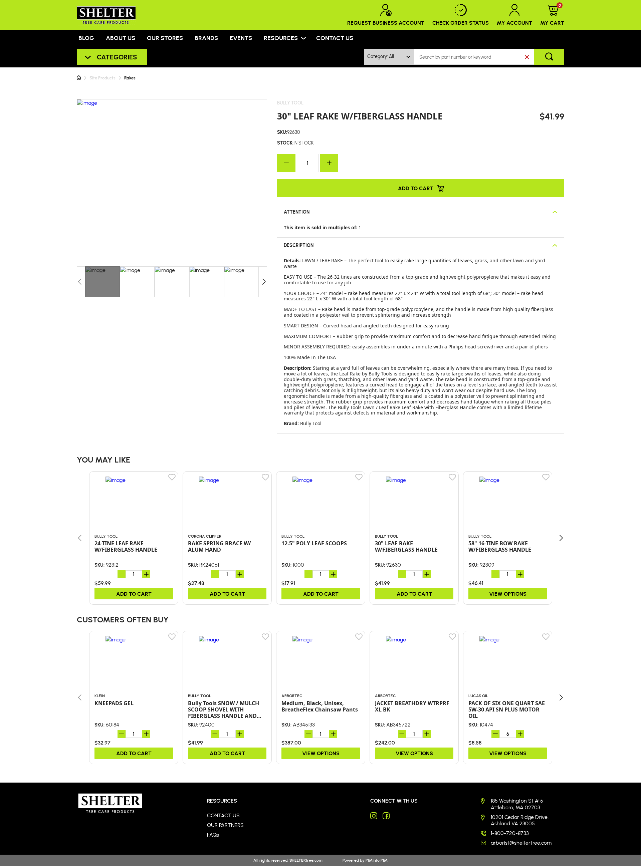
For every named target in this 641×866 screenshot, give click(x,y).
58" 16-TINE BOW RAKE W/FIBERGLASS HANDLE (499, 546)
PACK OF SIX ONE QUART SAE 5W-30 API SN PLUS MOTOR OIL (506, 709)
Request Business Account (385, 22)
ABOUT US (120, 38)
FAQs (213, 835)
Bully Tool (290, 103)
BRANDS (206, 38)
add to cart (134, 593)
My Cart (552, 15)
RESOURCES (281, 38)
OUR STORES (165, 38)
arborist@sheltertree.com (521, 843)
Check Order (460, 22)
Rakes (130, 77)
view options (507, 593)
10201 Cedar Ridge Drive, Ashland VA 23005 (520, 820)
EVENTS (241, 38)
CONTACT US (334, 38)
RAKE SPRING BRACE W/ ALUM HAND (219, 546)
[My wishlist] (172, 477)
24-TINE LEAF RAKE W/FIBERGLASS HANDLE (125, 546)
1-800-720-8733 (510, 833)
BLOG (86, 38)
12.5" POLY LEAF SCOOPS (314, 543)
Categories (117, 56)
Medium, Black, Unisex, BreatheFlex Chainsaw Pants (319, 706)
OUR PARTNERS (225, 825)
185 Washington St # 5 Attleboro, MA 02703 (517, 804)
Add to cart (415, 188)
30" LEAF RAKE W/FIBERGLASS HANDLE (406, 546)
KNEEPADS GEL (114, 703)
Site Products (102, 77)
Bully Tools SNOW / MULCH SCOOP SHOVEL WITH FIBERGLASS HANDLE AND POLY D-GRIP (223, 709)
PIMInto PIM (377, 860)
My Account (514, 22)
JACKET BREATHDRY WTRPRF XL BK (412, 706)
